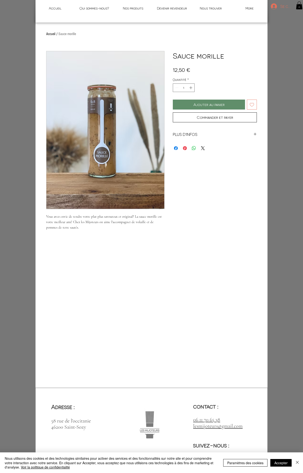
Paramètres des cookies (245, 462)
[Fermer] (297, 462)
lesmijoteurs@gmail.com (218, 426)
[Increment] (191, 88)
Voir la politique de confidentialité (45, 467)
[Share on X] (203, 148)
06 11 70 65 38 (206, 420)
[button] (299, 5)
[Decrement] (176, 88)
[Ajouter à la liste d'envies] (252, 105)
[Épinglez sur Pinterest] (185, 148)
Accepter (281, 462)
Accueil (50, 34)
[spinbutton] (183, 88)
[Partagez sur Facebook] (176, 148)
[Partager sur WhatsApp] (194, 148)
